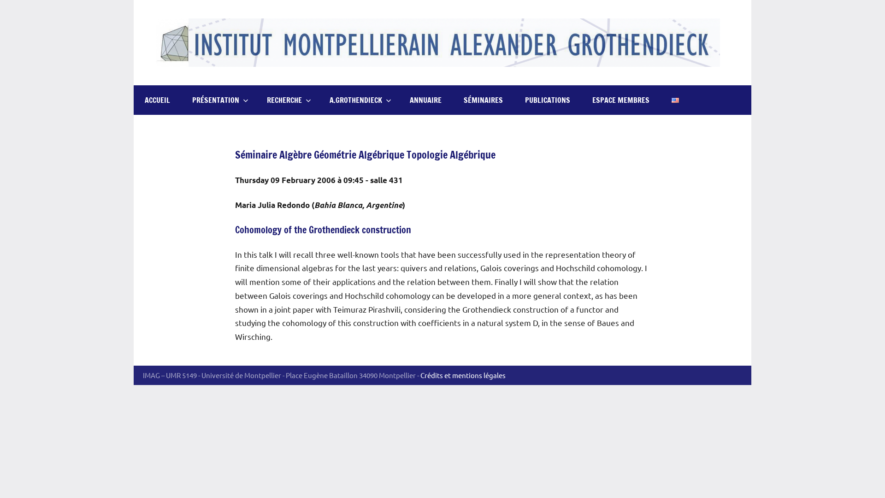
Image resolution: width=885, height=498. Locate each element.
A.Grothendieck (356, 100)
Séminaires (483, 100)
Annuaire (426, 100)
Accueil (157, 100)
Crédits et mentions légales (463, 375)
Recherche (284, 100)
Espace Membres (620, 100)
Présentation (215, 100)
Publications (547, 100)
